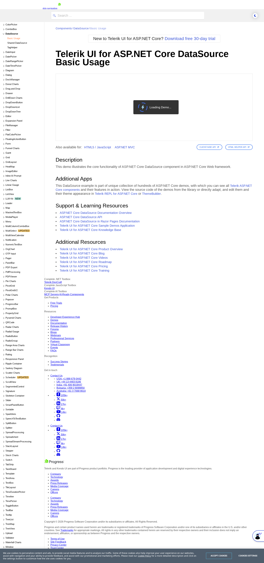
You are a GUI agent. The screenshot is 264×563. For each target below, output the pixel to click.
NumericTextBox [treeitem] (14, 244)
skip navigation (50, 8)
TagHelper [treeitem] (12, 47)
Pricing (54, 306)
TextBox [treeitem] (10, 482)
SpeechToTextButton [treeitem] (16, 418)
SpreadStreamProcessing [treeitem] (18, 441)
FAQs (53, 350)
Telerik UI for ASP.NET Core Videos (84, 257)
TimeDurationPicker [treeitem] (15, 492)
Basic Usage (98, 28)
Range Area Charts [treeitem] (15, 345)
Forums (54, 329)
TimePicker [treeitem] (11, 501)
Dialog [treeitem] (9, 75)
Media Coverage (59, 486)
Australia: (71, 391)
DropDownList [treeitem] (13, 107)
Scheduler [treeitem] (17, 377)
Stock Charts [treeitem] (12, 455)
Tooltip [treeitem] (9, 515)
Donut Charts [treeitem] (12, 84)
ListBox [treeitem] (9, 189)
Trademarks (67, 530)
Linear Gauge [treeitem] (12, 185)
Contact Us (56, 375)
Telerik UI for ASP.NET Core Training (84, 270)
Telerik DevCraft (53, 282)
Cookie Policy (144, 555)
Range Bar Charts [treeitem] (15, 350)
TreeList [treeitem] (9, 519)
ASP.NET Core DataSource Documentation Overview (96, 212)
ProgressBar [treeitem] (12, 304)
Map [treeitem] (8, 208)
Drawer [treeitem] (9, 93)
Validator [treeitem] (10, 537)
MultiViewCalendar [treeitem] (15, 235)
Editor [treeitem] (8, 116)
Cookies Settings (247, 555)
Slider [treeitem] (8, 400)
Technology (56, 477)
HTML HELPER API (237, 147)
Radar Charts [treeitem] (12, 327)
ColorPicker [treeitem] (11, 24)
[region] (132, 556)
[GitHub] (58, 416)
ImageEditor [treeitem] (12, 171)
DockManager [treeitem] (13, 79)
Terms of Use (57, 538)
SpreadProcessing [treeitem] (15, 432)
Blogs (53, 332)
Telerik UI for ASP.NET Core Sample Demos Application (97, 225)
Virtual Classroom (60, 344)
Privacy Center (58, 545)
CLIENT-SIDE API (208, 147)
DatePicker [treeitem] (11, 56)
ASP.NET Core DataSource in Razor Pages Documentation (100, 221)
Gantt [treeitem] (8, 153)
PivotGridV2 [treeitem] (12, 290)
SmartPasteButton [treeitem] (15, 405)
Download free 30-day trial (190, 38)
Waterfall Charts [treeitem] (13, 542)
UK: (69, 381)
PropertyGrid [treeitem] (12, 313)
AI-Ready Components (71, 294)
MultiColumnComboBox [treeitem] (17, 226)
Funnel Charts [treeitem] (13, 148)
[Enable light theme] (255, 15)
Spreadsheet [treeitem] (12, 437)
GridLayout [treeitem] (11, 162)
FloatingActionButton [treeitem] (16, 139)
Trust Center (57, 548)
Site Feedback (58, 542)
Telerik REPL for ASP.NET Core (116, 193)
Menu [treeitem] (8, 221)
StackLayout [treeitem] (12, 446)
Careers (54, 489)
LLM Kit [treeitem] (13, 198)
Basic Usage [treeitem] (13, 38)
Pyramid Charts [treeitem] (13, 317)
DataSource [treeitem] (12, 33)
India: (69, 385)
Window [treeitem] (9, 547)
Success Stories (59, 361)
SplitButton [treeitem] (11, 423)
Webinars (55, 335)
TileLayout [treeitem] (11, 487)
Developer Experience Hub (65, 317)
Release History (59, 326)
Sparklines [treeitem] (11, 414)
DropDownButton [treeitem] (14, 102)
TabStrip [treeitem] (10, 464)
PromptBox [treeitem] (11, 308)
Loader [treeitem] (9, 203)
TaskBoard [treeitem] (11, 469)
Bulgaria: (71, 388)
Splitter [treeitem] (9, 427)
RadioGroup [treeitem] (12, 340)
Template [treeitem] (10, 473)
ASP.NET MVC (125, 147)
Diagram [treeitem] (10, 70)
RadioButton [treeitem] (12, 336)
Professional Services (62, 338)
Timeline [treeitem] (10, 496)
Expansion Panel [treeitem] (14, 120)
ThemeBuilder (151, 193)
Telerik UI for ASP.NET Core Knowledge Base (90, 230)
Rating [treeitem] (9, 354)
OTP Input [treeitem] (11, 253)
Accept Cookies (219, 555)
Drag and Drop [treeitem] (13, 88)
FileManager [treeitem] (12, 125)
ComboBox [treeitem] (11, 29)
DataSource (81, 28)
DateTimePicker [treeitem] (14, 65)
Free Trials (56, 303)
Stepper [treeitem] (9, 450)
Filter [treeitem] (8, 130)
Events (54, 347)
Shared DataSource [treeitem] (17, 43)
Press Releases (59, 483)
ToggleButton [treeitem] (12, 505)
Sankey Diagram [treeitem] (14, 368)
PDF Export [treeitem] (11, 267)
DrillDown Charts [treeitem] (14, 98)
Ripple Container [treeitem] (14, 363)
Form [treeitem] (8, 143)
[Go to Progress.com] (54, 463)
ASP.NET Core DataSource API (81, 217)
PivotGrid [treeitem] (10, 285)
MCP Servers (51, 294)
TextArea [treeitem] (10, 478)
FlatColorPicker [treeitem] (13, 134)
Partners (55, 341)
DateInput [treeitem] (10, 52)
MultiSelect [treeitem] (17, 230)
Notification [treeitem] (11, 240)
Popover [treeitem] (10, 299)
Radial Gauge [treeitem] (12, 331)
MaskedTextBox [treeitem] (14, 212)
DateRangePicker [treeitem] (14, 61)
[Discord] (58, 420)
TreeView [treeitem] (10, 528)
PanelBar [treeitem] (10, 262)
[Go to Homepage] (59, 8)
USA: (69, 378)
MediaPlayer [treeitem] (12, 217)
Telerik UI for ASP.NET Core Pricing (84, 266)
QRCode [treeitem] (10, 322)
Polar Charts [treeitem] (12, 295)
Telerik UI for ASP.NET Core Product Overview (91, 249)
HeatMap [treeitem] (10, 166)
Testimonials (57, 364)
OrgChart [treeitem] (10, 249)
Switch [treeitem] (9, 460)
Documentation (58, 323)
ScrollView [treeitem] (11, 382)
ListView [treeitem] (10, 194)
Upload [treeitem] (9, 533)
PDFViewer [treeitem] (11, 276)
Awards (54, 480)
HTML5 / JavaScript (97, 147)
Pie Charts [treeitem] (11, 281)
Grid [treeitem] (8, 157)
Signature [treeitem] (10, 391)
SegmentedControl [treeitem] (15, 386)
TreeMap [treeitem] (10, 524)
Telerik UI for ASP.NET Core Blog (82, 253)
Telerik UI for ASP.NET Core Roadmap (86, 262)
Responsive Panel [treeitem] (15, 359)
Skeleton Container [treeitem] (15, 395)
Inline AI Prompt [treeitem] (13, 175)
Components (64, 28)
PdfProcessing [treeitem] (13, 272)
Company (55, 474)
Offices (54, 492)
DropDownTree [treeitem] (13, 111)
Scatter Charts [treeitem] (13, 372)
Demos (54, 320)
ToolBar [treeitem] (9, 510)
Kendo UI (49, 288)
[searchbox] (127, 15)
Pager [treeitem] (8, 258)
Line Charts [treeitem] (11, 180)
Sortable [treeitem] (10, 409)
